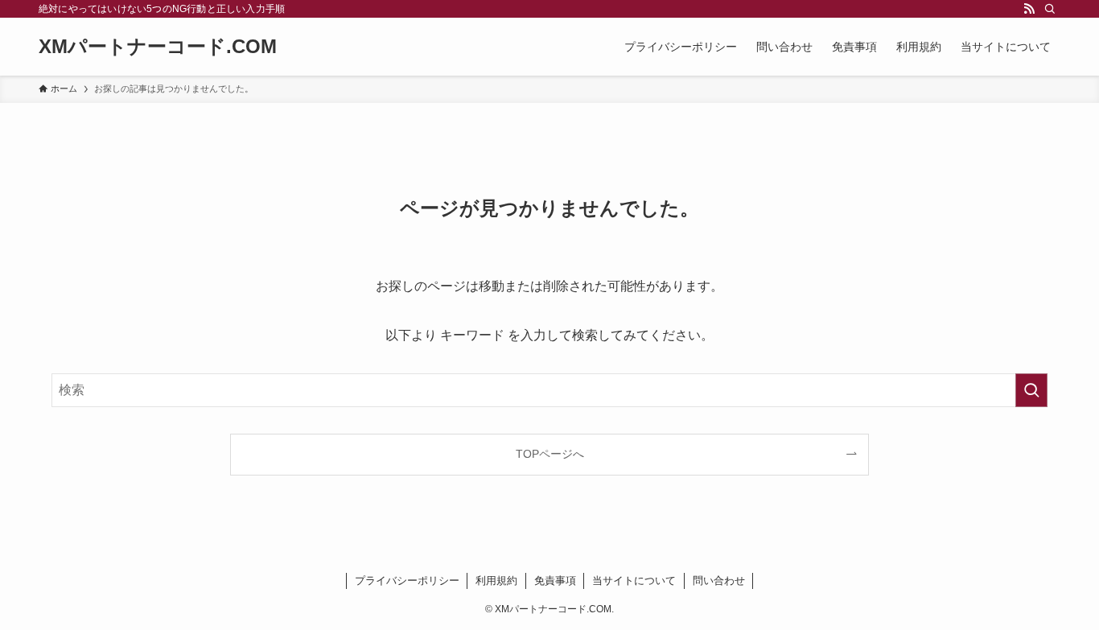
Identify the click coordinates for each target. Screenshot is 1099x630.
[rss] (1029, 9)
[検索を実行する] (1031, 390)
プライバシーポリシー (407, 580)
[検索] (1049, 9)
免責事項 (555, 580)
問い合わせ (719, 580)
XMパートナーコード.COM (158, 46)
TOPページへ (550, 453)
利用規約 (496, 580)
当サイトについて (634, 580)
